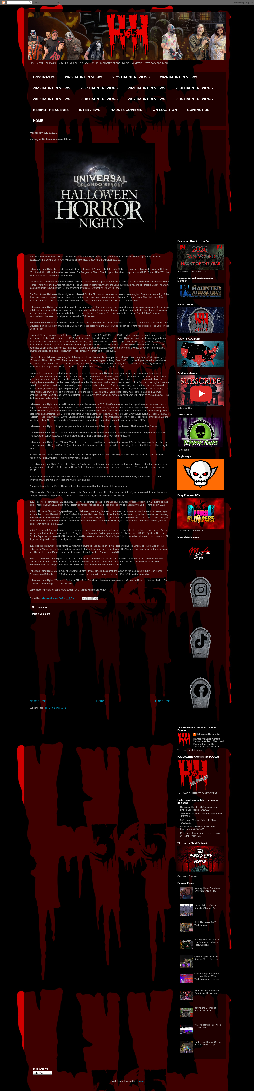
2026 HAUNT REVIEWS (83, 77)
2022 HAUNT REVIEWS (99, 88)
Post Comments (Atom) (55, 708)
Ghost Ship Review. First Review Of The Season (206, 958)
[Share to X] (90, 598)
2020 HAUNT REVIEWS (194, 88)
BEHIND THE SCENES (51, 110)
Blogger (140, 1081)
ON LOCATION (165, 110)
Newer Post (38, 701)
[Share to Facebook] (93, 598)
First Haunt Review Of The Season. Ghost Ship (207, 1043)
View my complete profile (190, 750)
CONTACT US (198, 110)
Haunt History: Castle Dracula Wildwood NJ (205, 906)
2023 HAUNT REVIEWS (51, 88)
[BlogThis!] (86, 598)
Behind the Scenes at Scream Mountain (205, 1009)
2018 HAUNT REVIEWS (99, 99)
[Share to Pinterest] (96, 598)
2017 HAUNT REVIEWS (146, 99)
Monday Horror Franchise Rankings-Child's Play (207, 889)
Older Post (162, 701)
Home (100, 701)
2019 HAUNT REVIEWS (51, 99)
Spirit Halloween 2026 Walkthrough (205, 923)
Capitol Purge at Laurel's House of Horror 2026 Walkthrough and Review (206, 976)
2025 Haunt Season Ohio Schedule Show (201, 813)
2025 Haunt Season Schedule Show (198, 820)
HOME (38, 121)
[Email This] (83, 598)
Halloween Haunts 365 (208, 734)
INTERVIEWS (89, 110)
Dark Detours (44, 77)
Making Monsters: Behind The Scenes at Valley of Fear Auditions (207, 942)
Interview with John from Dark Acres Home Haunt (206, 992)
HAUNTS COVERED (126, 110)
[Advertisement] (200, 184)
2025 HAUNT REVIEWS (131, 77)
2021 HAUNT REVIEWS (146, 88)
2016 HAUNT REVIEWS (194, 99)
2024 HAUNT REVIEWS (178, 77)
